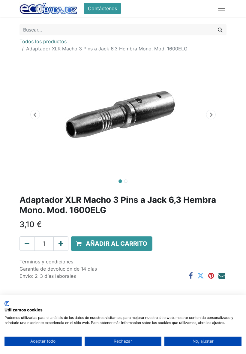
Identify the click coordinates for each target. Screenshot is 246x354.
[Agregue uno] (60, 243)
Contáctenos (102, 8)
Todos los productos (43, 41)
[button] (35, 115)
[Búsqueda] (220, 29)
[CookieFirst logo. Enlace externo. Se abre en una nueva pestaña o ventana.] (6, 303)
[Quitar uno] (27, 243)
